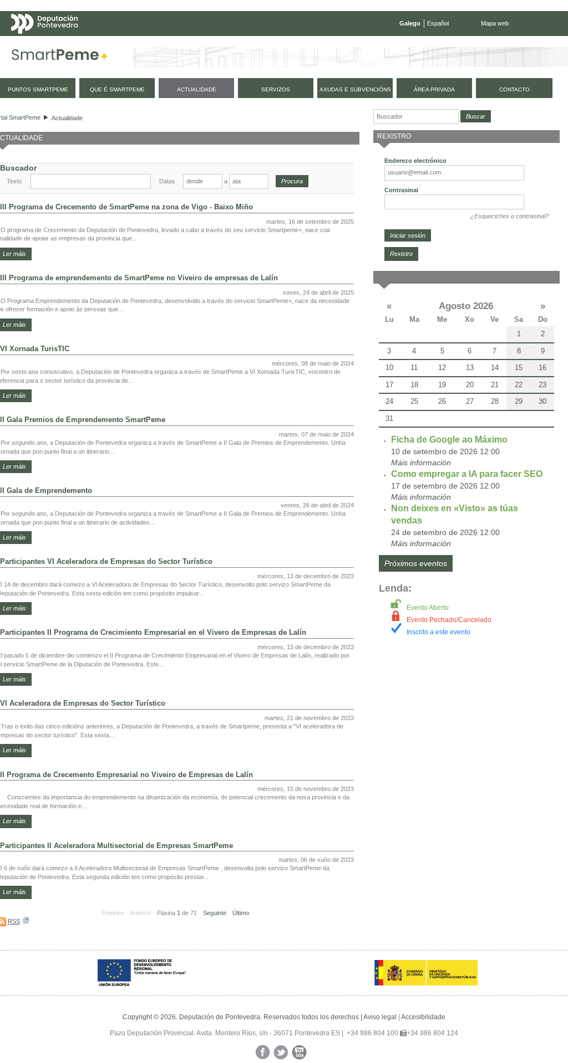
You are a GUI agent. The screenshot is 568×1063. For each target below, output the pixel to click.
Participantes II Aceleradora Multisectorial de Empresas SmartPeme (116, 845)
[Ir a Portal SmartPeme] (59, 57)
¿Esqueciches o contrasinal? (509, 216)
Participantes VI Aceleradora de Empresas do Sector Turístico (106, 561)
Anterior (140, 913)
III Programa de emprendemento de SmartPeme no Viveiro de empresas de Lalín (139, 278)
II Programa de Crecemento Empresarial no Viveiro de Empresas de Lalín (126, 775)
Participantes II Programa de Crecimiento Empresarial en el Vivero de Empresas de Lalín (153, 632)
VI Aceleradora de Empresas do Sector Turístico (82, 703)
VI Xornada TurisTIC (34, 349)
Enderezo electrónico (415, 160)
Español (438, 23)
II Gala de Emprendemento (46, 490)
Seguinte (214, 913)
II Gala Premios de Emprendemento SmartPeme (82, 419)
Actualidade (67, 118)
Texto (14, 181)
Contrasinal (401, 190)
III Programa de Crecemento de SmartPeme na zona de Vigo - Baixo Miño (126, 207)
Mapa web (495, 23)
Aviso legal (380, 1017)
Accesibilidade (423, 1017)
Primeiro (113, 913)
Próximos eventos (415, 563)
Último (240, 913)
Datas (167, 181)
